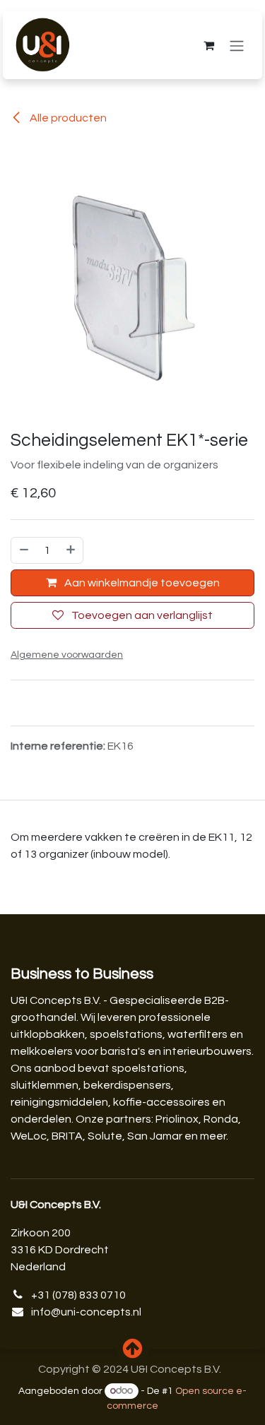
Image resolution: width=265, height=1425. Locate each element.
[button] (133, 1349)
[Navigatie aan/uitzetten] (237, 45)
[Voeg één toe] (71, 550)
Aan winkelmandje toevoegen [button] (141, 583)
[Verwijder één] (23, 550)
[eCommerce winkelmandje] (208, 45)
